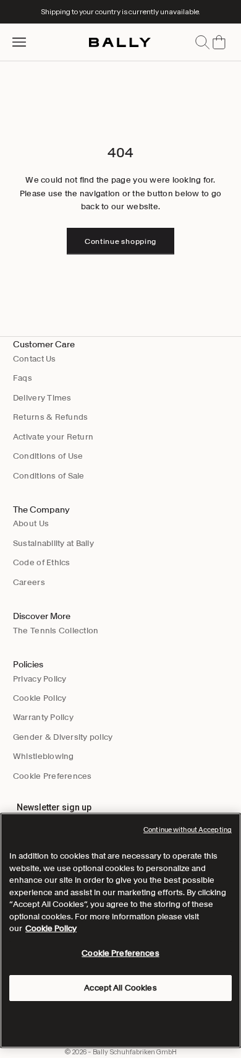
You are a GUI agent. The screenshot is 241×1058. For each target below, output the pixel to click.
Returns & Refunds (50, 417)
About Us (31, 523)
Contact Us (34, 358)
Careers (29, 582)
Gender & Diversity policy (63, 737)
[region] (120, 930)
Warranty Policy (43, 717)
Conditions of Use (48, 456)
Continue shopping (120, 241)
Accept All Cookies (120, 987)
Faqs (22, 378)
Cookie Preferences (52, 776)
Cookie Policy (39, 698)
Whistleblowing (43, 756)
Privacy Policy (40, 679)
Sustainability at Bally (53, 543)
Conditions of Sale (49, 475)
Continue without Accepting (187, 829)
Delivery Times (42, 397)
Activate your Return (53, 436)
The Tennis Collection (55, 630)
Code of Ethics (41, 562)
